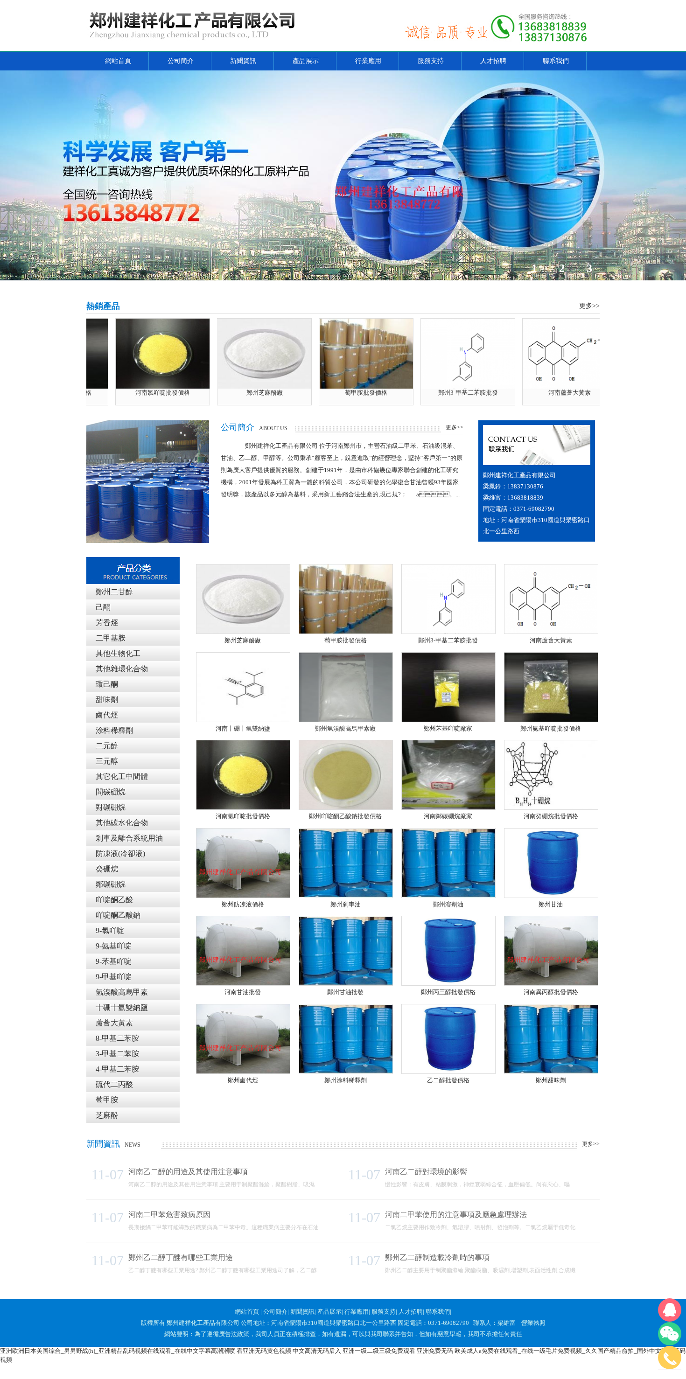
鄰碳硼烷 (111, 884)
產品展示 (306, 60)
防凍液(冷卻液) (120, 853)
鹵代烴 (107, 715)
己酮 (103, 607)
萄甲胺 (107, 1100)
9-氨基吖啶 (114, 946)
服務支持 (431, 60)
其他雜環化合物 (122, 669)
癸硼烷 (107, 869)
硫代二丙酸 (114, 1084)
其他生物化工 (118, 653)
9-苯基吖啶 (114, 961)
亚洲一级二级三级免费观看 (379, 1350)
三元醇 (107, 761)
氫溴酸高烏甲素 (122, 992)
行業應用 (368, 60)
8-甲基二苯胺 (117, 1038)
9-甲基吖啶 (114, 977)
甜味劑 (107, 699)
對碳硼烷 (111, 807)
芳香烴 (107, 623)
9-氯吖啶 (110, 930)
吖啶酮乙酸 (114, 900)
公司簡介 (181, 60)
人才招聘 (493, 60)
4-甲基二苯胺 (117, 1069)
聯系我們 (556, 60)
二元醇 (107, 746)
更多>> (454, 427)
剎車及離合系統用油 (129, 838)
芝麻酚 (107, 1115)
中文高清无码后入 (317, 1350)
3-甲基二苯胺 (117, 1054)
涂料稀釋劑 (114, 730)
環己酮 (107, 684)
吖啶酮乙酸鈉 (118, 915)
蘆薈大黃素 (114, 1023)
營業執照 (533, 1322)
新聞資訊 (243, 60)
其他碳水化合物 (122, 823)
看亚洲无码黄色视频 (264, 1350)
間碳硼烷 (111, 792)
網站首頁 (118, 60)
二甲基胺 (111, 638)
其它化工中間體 (122, 776)
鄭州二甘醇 (114, 592)
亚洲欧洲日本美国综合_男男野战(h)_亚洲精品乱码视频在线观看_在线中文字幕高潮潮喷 (117, 1350)
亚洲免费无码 (435, 1350)
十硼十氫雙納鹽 (122, 1007)
